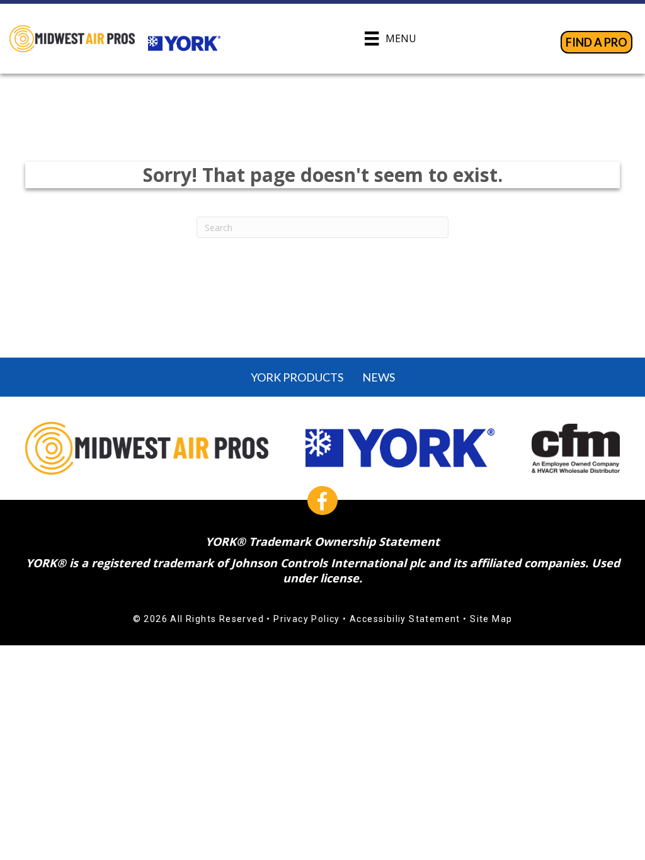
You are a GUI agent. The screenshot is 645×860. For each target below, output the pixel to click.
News (378, 377)
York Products (297, 377)
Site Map (491, 619)
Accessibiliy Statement (405, 619)
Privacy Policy (306, 619)
